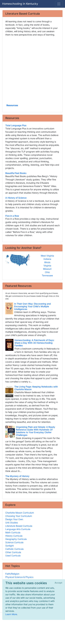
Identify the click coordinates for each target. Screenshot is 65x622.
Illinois (47, 262)
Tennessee (47, 275)
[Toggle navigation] (59, 4)
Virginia (47, 265)
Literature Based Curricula (18, 526)
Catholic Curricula (14, 549)
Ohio (47, 272)
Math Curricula (12, 532)
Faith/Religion (12, 573)
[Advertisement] (32, 69)
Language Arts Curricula (17, 529)
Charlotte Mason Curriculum (19, 512)
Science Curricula (14, 542)
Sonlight (9, 545)
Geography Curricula (16, 539)
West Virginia (47, 255)
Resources (12, 105)
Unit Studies (11, 522)
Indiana (47, 259)
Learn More (11, 614)
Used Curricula (13, 555)
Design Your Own (14, 519)
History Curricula (13, 535)
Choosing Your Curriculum (18, 516)
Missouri (47, 269)
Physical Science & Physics (19, 577)
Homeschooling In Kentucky (20, 3)
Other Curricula (13, 552)
